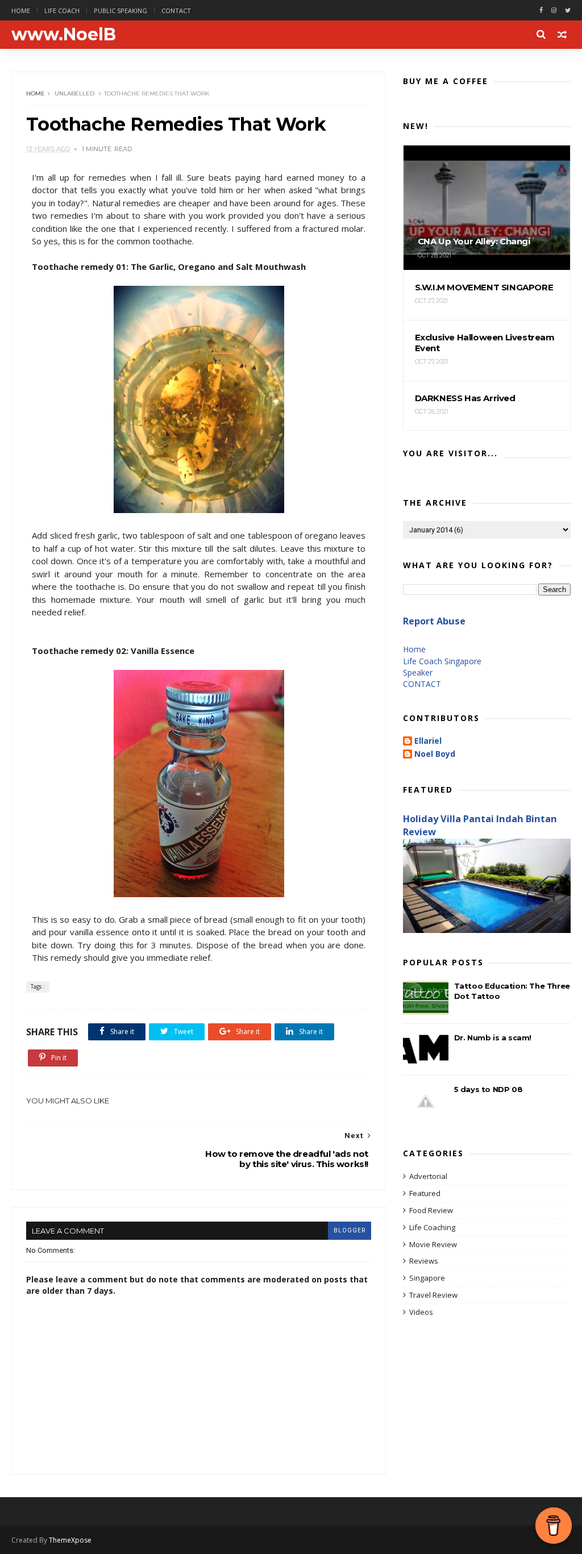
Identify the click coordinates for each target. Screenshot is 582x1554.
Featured (424, 1193)
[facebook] (541, 10)
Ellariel (428, 741)
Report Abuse (434, 621)
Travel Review (433, 1295)
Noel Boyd (434, 754)
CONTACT (422, 683)
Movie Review (433, 1244)
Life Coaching (432, 1227)
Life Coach (62, 10)
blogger (349, 1230)
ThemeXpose (70, 1540)
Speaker (418, 672)
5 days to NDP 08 (488, 1089)
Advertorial (428, 1176)
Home (20, 10)
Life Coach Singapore (442, 661)
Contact (176, 10)
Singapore (427, 1278)
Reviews (423, 1261)
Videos (421, 1312)
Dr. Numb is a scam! (492, 1037)
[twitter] (568, 10)
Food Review (431, 1210)
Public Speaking (120, 10)
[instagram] (553, 10)
